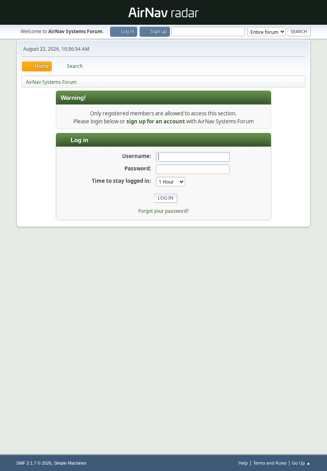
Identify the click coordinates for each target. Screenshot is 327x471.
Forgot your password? (163, 211)
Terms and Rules (270, 463)
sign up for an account (155, 121)
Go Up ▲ (301, 463)
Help (243, 463)
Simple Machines (70, 463)
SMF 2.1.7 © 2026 (33, 463)
